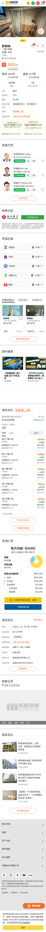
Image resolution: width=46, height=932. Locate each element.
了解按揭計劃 (23, 607)
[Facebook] (17, 875)
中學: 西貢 (25, 116)
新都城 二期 (18, 111)
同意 (23, 927)
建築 (25, 74)
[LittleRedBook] (30, 875)
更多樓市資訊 (23, 810)
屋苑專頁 (38, 620)
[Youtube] (24, 875)
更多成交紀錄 (23, 520)
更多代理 (23, 198)
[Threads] (4, 875)
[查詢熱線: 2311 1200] (28, 3)
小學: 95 (16, 116)
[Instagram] (11, 875)
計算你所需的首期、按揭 (25, 600)
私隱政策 (14, 893)
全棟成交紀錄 (23, 528)
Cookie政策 (25, 923)
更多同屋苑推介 (23, 339)
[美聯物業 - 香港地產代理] (11, 3)
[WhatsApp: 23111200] (33, 3)
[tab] (8, 300)
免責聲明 (5, 893)
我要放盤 (36, 906)
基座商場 (17, 637)
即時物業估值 (32, 217)
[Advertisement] (23, 393)
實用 (4, 74)
